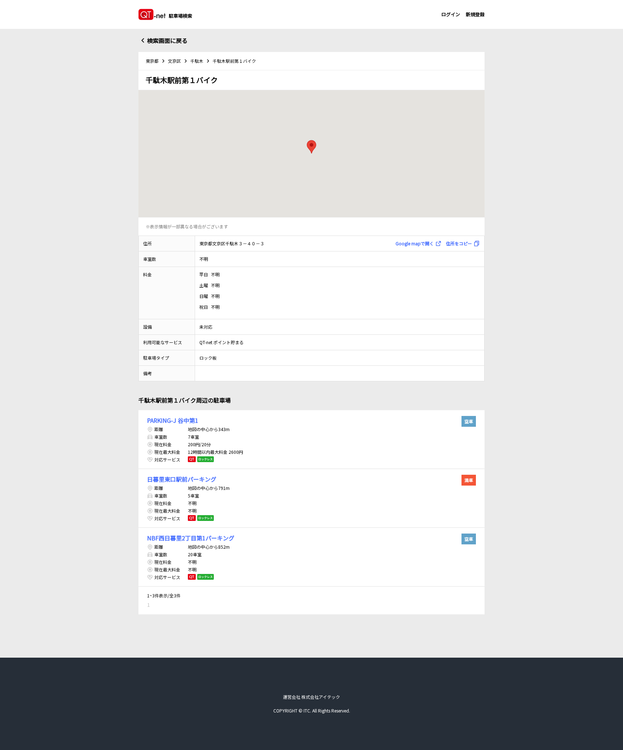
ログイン (450, 14)
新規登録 (475, 14)
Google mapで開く (415, 243)
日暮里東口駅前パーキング (181, 479)
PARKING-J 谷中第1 (172, 420)
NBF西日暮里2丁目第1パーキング (190, 538)
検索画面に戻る (167, 40)
